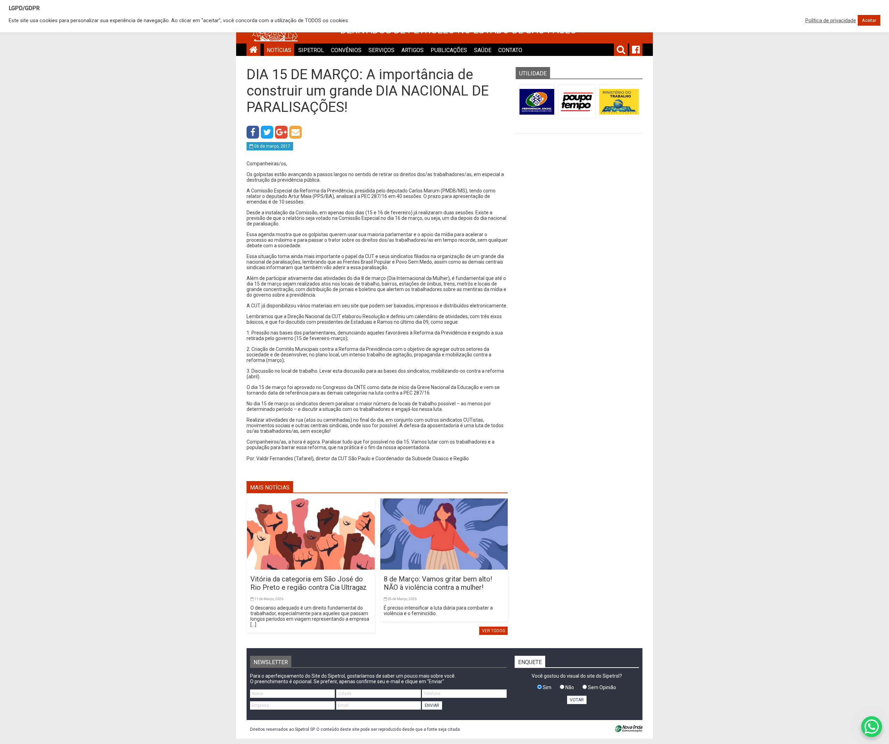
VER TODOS (493, 630)
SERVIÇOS (381, 50)
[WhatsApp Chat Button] (871, 726)
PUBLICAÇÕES (449, 50)
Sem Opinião (601, 687)
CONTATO (510, 50)
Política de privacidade (830, 20)
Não (569, 687)
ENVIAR (432, 705)
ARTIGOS (412, 50)
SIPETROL (311, 50)
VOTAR (577, 699)
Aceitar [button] (869, 20)
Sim (546, 687)
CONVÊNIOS (346, 50)
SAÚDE (482, 50)
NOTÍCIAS (279, 50)
